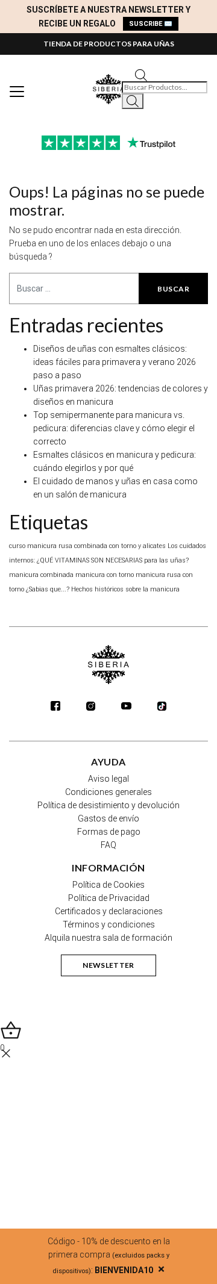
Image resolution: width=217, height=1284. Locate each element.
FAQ (108, 845)
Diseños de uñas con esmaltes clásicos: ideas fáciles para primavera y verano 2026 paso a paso (114, 362)
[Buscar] (132, 101)
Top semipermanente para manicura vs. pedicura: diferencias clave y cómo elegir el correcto (114, 428)
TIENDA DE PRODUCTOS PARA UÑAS (108, 43)
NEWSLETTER (108, 965)
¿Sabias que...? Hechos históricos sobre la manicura (103, 589)
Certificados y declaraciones (109, 911)
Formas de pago (108, 832)
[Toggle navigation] (17, 91)
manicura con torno (104, 575)
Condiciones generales (108, 792)
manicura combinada (41, 575)
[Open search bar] (141, 74)
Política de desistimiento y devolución (108, 805)
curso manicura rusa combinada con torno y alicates (87, 546)
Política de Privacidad (108, 898)
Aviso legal (108, 779)
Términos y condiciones (109, 924)
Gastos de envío (108, 818)
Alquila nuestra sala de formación (108, 938)
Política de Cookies (108, 885)
